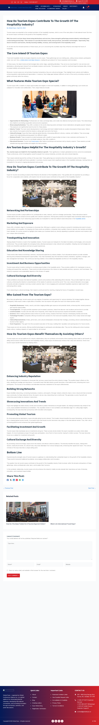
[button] (46, 6)
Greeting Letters (37, 703)
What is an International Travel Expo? (21, 620)
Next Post (92, 488)
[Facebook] (12, 2)
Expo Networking (37, 706)
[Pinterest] (17, 480)
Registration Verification (39, 708)
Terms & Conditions (58, 706)
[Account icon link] (83, 7)
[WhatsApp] (20, 480)
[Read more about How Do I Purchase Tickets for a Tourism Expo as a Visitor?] (7, 503)
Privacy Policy (56, 703)
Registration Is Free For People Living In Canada (74, 3)
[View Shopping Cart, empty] (87, 7)
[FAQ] (94, 721)
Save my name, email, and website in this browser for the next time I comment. (32, 666)
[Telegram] (23, 480)
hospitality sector (80, 218)
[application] (50, 6)
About (34, 694)
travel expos (35, 141)
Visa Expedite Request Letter (60, 697)
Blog (33, 700)
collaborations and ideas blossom (30, 60)
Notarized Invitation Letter (60, 694)
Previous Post (8, 488)
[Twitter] (21, 2)
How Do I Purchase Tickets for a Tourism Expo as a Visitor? (7, 536)
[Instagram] (18, 2)
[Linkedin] (15, 2)
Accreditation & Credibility (59, 700)
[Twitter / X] (11, 480)
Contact (34, 697)
